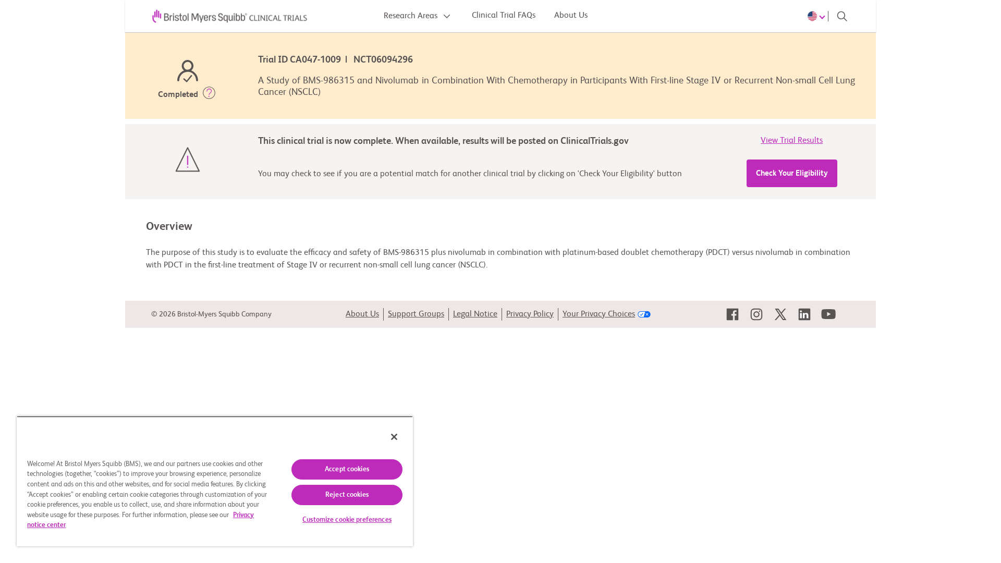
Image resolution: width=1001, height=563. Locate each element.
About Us (571, 15)
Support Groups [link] (416, 314)
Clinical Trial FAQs (503, 15)
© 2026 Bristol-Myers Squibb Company (211, 314)
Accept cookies (347, 469)
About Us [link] (362, 314)
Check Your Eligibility (792, 173)
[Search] (842, 16)
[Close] (394, 436)
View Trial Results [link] (792, 141)
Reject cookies (347, 495)
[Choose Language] (818, 16)
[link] (732, 314)
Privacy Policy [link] (530, 314)
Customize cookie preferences (347, 520)
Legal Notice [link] (475, 314)
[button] (209, 95)
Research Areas (412, 16)
